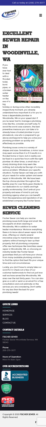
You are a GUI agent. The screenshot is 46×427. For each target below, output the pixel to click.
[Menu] (40, 15)
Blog (6, 319)
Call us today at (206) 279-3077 (28, 3)
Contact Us (9, 323)
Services (7, 315)
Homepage (9, 311)
